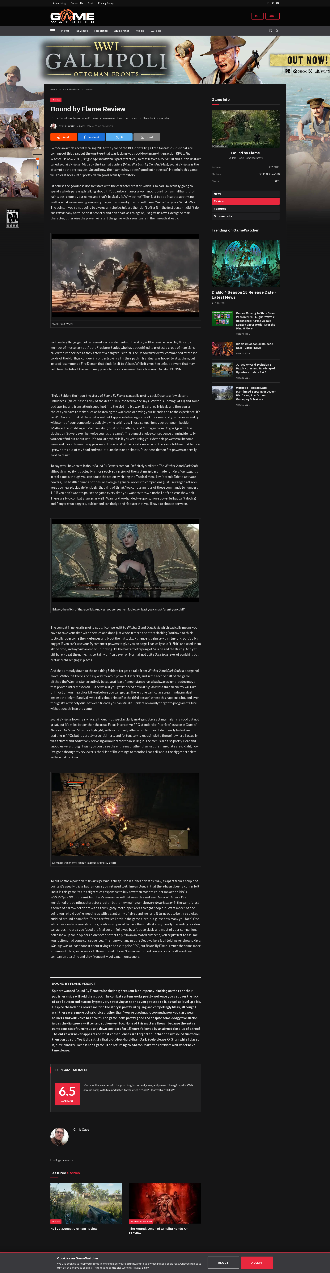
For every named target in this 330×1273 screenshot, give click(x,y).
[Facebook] (37, 167)
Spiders (232, 157)
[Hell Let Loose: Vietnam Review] (86, 1203)
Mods (140, 30)
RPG (277, 181)
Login (272, 16)
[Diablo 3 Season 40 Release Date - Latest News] (222, 349)
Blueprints (122, 30)
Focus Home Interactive (250, 157)
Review (56, 99)
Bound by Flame (245, 153)
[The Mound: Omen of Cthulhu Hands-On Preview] (165, 1203)
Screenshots (223, 216)
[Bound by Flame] (246, 129)
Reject (223, 1262)
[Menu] (52, 30)
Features (101, 30)
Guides (155, 30)
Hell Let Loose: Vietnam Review (73, 1228)
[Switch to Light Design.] (270, 30)
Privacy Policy (106, 3)
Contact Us (77, 3)
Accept (257, 1262)
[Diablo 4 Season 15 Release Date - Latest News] (246, 263)
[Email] (37, 184)
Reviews (82, 30)
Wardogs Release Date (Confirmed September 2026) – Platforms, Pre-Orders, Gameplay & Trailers (256, 393)
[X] (37, 176)
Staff (90, 3)
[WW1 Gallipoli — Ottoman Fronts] (165, 60)
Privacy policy (141, 1267)
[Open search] (278, 30)
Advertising (59, 3)
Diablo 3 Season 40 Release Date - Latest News (254, 346)
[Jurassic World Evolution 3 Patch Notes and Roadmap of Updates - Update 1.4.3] (222, 370)
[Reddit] (37, 158)
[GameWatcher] (72, 16)
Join (257, 16)
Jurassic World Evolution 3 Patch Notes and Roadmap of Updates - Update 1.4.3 (255, 368)
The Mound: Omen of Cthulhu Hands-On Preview (158, 1231)
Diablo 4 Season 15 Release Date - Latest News (244, 294)
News (65, 30)
